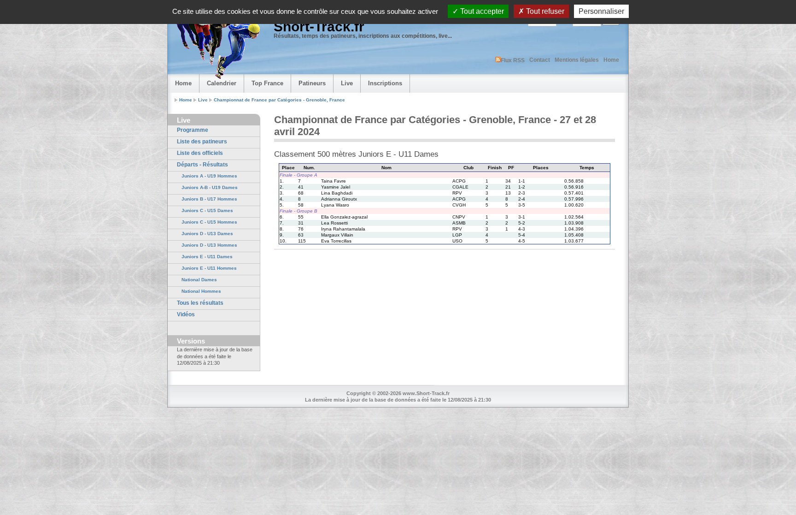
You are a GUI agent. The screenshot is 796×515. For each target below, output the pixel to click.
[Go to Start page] (216, 44)
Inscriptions (385, 83)
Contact (539, 60)
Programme (192, 130)
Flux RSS (513, 60)
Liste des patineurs (202, 141)
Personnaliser (601, 11)
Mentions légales (577, 60)
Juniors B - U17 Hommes (209, 198)
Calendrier (221, 83)
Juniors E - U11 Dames (207, 256)
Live (347, 83)
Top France (267, 83)
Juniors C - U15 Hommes (209, 222)
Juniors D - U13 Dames (207, 233)
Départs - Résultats (202, 164)
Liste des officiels (200, 153)
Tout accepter (481, 11)
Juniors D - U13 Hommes (209, 245)
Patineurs (312, 83)
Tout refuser (544, 11)
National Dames (199, 279)
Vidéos (186, 314)
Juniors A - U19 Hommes (209, 175)
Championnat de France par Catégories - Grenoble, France (279, 99)
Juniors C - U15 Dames (207, 210)
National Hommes (201, 291)
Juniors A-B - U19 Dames (209, 187)
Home (611, 60)
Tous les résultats (200, 303)
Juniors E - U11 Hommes (209, 268)
